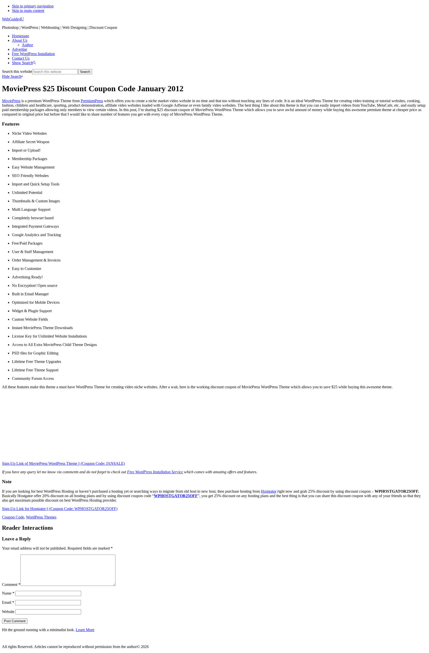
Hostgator (268, 491)
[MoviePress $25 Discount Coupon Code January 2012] (214, 425)
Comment (11, 584)
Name (8, 593)
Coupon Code (13, 517)
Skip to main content (28, 10)
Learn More (85, 630)
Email (8, 602)
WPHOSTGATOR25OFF (176, 496)
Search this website (17, 71)
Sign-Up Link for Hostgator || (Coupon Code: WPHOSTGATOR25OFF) (59, 509)
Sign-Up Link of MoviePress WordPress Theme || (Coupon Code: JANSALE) (63, 463)
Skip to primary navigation (33, 6)
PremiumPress (92, 101)
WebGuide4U (13, 19)
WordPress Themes (41, 517)
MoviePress (11, 101)
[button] (24, 63)
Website (8, 611)
